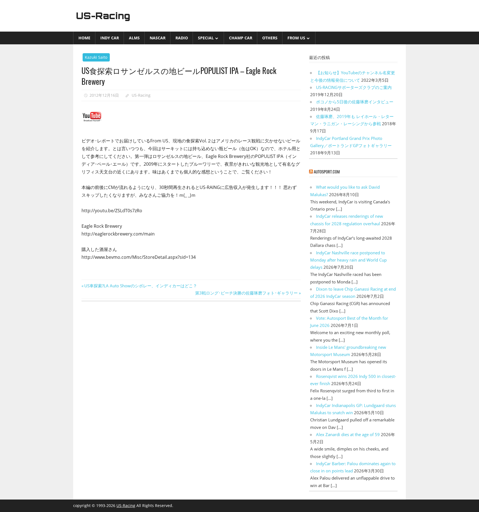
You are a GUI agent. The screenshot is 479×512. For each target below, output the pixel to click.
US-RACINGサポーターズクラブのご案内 (354, 87)
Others (269, 37)
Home (84, 37)
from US (296, 37)
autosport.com (327, 171)
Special (206, 37)
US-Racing (103, 15)
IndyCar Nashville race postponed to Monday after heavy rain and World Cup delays (348, 260)
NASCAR (157, 37)
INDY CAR (109, 37)
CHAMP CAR (240, 37)
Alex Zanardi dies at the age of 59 (348, 434)
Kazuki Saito (96, 57)
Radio (181, 37)
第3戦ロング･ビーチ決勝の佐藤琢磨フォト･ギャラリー (246, 293)
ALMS (134, 37)
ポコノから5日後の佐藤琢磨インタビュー (354, 101)
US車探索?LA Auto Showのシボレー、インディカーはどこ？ (140, 285)
